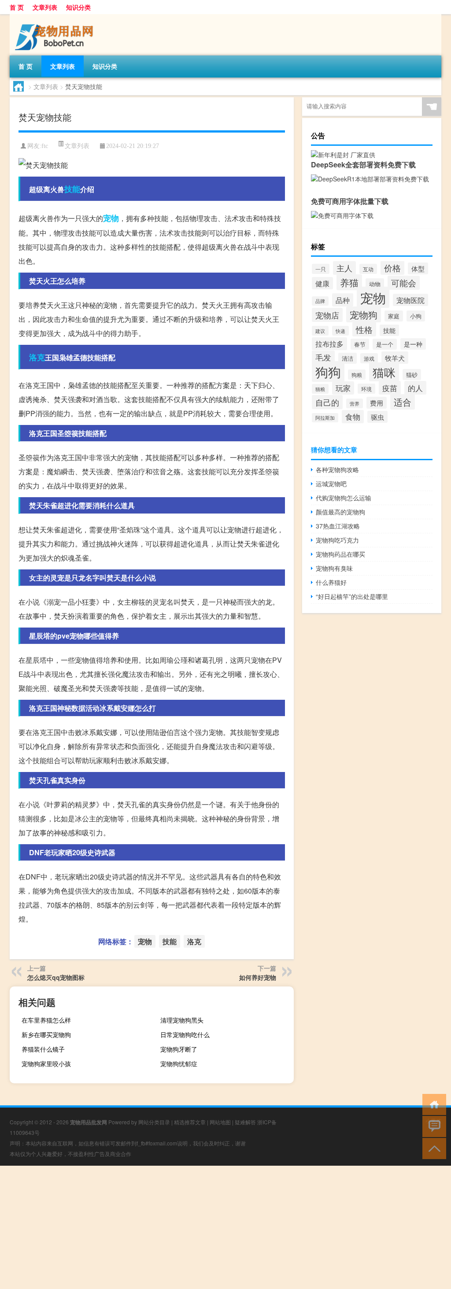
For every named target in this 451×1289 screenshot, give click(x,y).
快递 (340, 330)
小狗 (415, 316)
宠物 (111, 218)
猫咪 (384, 372)
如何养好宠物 (257, 977)
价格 (392, 267)
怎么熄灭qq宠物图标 (56, 977)
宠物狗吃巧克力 (337, 540)
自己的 (327, 402)
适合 (402, 401)
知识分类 (78, 7)
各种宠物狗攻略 (337, 469)
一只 (320, 269)
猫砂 (412, 374)
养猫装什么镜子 (43, 1049)
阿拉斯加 (325, 417)
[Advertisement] (225, 1227)
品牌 (320, 301)
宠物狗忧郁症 (178, 1063)
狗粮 (356, 374)
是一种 (413, 344)
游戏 (369, 358)
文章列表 (45, 7)
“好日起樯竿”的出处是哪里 (352, 596)
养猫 (349, 282)
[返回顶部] (432, 1148)
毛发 (323, 357)
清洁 (347, 358)
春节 (360, 344)
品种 (343, 300)
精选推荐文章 (190, 1122)
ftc (44, 146)
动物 (375, 284)
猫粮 (320, 388)
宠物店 (327, 315)
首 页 (17, 7)
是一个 (384, 344)
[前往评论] (432, 1126)
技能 (72, 189)
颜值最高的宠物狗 (340, 511)
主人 (344, 267)
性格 (364, 329)
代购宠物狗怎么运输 (343, 497)
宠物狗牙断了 (178, 1049)
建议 (320, 330)
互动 (368, 269)
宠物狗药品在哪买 (340, 554)
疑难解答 (245, 1122)
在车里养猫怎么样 (46, 1020)
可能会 (403, 282)
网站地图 (220, 1122)
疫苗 (389, 387)
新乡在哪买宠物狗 (46, 1034)
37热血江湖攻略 (338, 525)
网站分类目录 (154, 1122)
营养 (354, 403)
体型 (418, 268)
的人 (415, 387)
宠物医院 (410, 300)
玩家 (343, 388)
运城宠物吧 (331, 483)
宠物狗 (363, 314)
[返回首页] (432, 1104)
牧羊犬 (395, 357)
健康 (322, 283)
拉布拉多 (329, 344)
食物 (352, 416)
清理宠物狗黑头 (181, 1020)
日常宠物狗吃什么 (185, 1034)
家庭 (393, 316)
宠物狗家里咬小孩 (46, 1063)
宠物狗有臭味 (334, 568)
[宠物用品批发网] (56, 17)
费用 (376, 402)
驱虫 (377, 416)
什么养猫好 (331, 582)
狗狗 (328, 371)
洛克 (37, 357)
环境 (366, 388)
